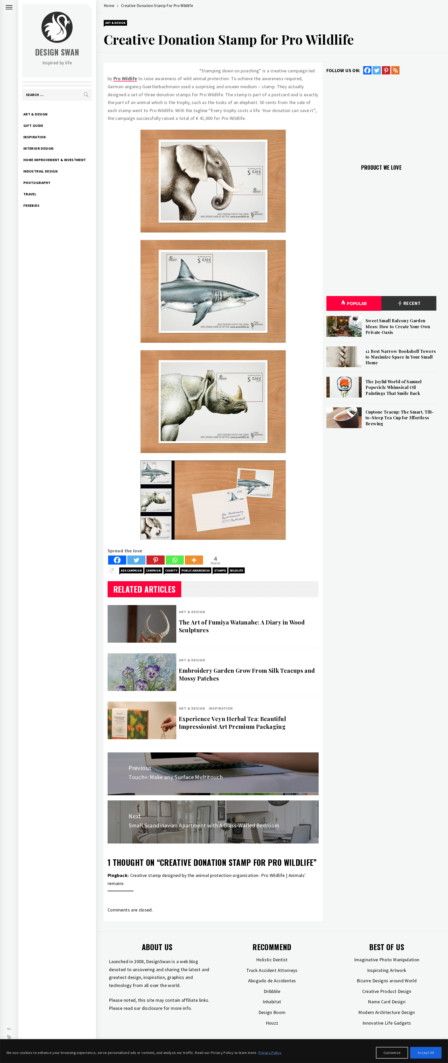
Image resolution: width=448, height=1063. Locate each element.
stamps (220, 570)
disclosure (152, 1008)
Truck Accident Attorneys (272, 970)
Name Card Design (386, 1002)
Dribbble (272, 991)
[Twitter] (136, 560)
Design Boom (272, 1012)
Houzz (272, 1023)
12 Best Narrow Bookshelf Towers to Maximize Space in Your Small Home (401, 357)
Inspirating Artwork (387, 970)
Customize (392, 1052)
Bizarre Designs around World (387, 981)
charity (171, 570)
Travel (29, 194)
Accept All (426, 1052)
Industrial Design (40, 171)
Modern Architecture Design (386, 1012)
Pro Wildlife (125, 78)
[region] (224, 1051)
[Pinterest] (155, 560)
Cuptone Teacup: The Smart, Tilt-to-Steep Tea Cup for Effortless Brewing (400, 417)
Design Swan (57, 52)
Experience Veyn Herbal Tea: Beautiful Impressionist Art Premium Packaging (232, 723)
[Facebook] (117, 560)
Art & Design (35, 114)
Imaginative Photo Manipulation (386, 960)
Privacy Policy (269, 1052)
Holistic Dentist (272, 960)
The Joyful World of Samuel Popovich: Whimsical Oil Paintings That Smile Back (394, 387)
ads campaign (131, 570)
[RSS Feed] (395, 70)
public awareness (195, 570)
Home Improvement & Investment (54, 159)
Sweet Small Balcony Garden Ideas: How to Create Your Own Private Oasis (398, 326)
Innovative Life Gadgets (386, 1023)
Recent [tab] (411, 303)
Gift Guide (33, 125)
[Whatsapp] (175, 560)
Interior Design (38, 148)
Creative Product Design (386, 991)
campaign (153, 570)
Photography (36, 182)
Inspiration (34, 137)
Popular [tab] (357, 303)
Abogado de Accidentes (272, 981)
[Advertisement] (381, 116)
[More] (194, 560)
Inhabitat (272, 1002)
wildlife (236, 570)
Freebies (31, 205)
